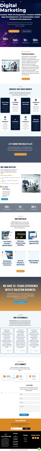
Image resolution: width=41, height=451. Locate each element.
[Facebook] (33, 438)
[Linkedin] (38, 438)
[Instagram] (35, 438)
